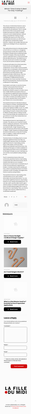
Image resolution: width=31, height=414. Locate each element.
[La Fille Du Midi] (7, 2)
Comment (7, 326)
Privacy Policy (15, 406)
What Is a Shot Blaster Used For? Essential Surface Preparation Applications (15, 303)
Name (6, 345)
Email (6, 352)
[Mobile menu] (28, 2)
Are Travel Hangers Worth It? (14, 272)
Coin (14, 21)
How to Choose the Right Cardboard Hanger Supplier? (14, 237)
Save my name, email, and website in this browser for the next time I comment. (15, 360)
